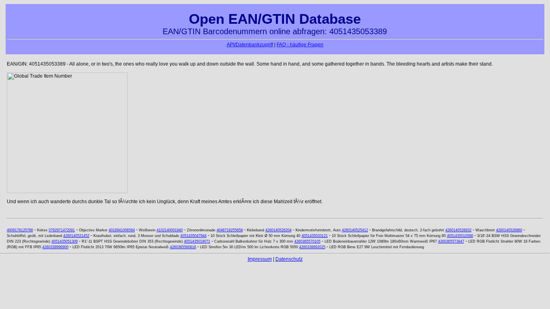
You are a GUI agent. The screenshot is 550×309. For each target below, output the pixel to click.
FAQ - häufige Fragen (300, 44)
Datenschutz (289, 259)
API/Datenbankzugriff (250, 44)
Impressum (260, 259)
